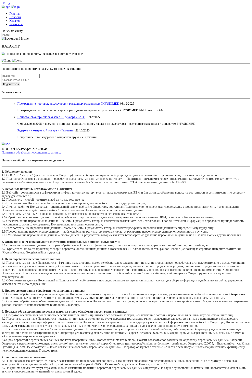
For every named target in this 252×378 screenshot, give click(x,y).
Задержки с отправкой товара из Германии (46, 130)
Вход (6, 3)
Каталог (14, 20)
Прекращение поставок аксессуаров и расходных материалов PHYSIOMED (68, 103)
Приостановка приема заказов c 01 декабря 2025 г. (51, 117)
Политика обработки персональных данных (31, 152)
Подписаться (11, 84)
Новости (15, 17)
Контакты (16, 24)
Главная (14, 13)
